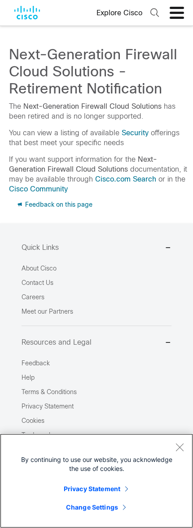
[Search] (154, 13)
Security (135, 133)
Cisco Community (38, 189)
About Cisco (39, 268)
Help (28, 377)
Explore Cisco (119, 13)
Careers (33, 297)
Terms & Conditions (49, 391)
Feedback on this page (57, 204)
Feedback (36, 363)
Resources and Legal (57, 342)
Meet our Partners (47, 311)
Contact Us (37, 282)
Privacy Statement (92, 489)
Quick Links (40, 247)
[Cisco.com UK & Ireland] (27, 12)
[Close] (179, 447)
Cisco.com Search (125, 179)
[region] (96, 481)
